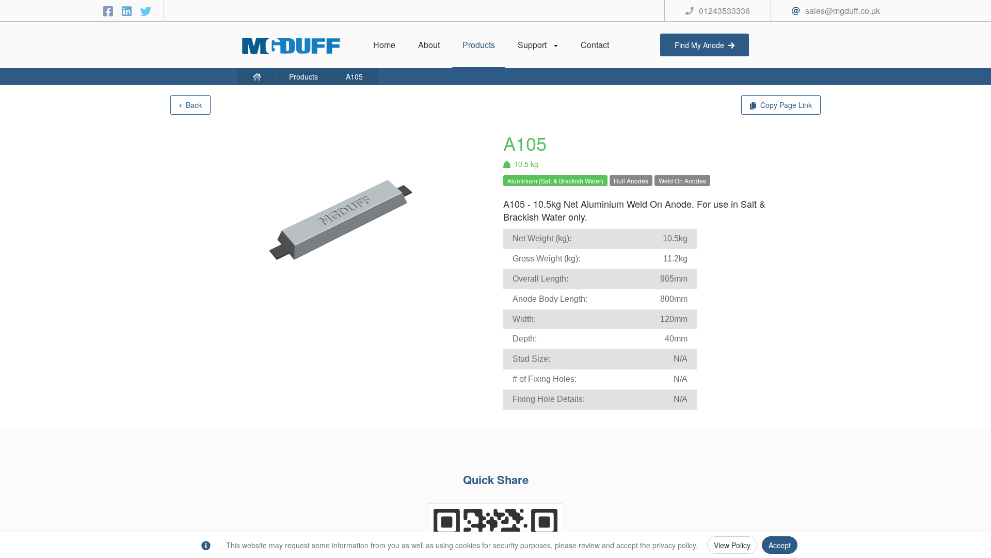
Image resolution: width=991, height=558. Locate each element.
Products (303, 76)
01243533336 (724, 11)
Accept (780, 545)
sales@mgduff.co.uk (842, 11)
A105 (354, 76)
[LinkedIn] (128, 11)
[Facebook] (110, 11)
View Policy (732, 545)
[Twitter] (145, 11)
